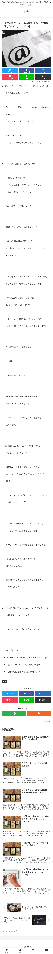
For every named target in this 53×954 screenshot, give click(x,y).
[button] (43, 77)
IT (5, 681)
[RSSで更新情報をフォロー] (39, 713)
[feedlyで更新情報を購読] (14, 713)
